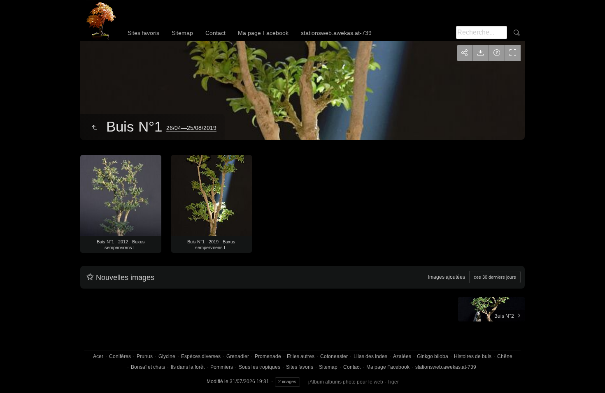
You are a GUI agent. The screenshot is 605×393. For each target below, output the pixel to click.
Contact (215, 33)
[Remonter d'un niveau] (94, 128)
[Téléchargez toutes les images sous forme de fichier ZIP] (480, 53)
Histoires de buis (472, 356)
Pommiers (221, 367)
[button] (16, 376)
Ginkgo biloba (432, 356)
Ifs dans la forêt (188, 367)
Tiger (393, 382)
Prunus (145, 356)
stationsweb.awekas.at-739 (336, 33)
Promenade (268, 356)
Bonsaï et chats (148, 367)
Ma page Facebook (263, 33)
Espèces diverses (201, 356)
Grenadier (237, 356)
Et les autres (300, 356)
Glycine (166, 356)
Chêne (504, 356)
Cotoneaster (334, 356)
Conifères (120, 356)
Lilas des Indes (370, 356)
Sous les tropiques (259, 367)
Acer (98, 356)
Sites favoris (143, 33)
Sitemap (182, 33)
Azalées (402, 356)
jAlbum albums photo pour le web (345, 382)
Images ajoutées (446, 277)
